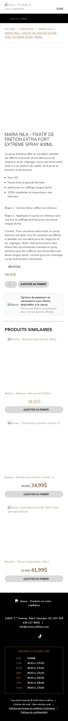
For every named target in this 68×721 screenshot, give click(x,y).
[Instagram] (28, 638)
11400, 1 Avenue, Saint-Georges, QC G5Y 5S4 (34, 618)
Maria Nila (45, 29)
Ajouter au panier (33, 284)
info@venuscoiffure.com (34, 626)
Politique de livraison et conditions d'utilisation (32, 708)
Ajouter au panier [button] (36, 409)
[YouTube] (52, 638)
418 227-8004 (18, 18)
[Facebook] (16, 638)
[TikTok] (40, 638)
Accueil (10, 29)
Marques (26, 29)
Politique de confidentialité (34, 712)
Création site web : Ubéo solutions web (32, 704)
